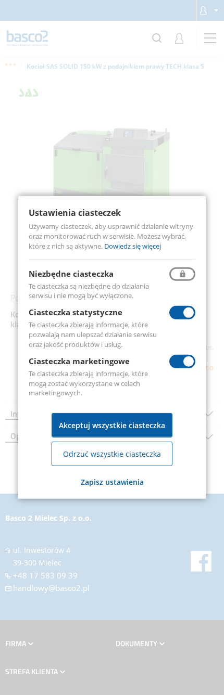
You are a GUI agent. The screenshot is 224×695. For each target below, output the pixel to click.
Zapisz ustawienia (112, 482)
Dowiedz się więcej (132, 246)
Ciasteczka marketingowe (79, 361)
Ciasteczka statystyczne (75, 312)
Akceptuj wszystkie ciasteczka (112, 425)
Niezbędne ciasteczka (71, 273)
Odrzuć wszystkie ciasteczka (112, 454)
